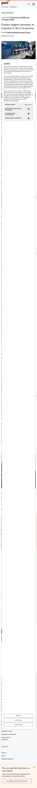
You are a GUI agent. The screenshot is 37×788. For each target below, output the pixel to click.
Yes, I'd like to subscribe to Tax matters (17, 781)
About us (3, 752)
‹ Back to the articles (7, 12)
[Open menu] (33, 4)
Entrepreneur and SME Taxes (20, 17)
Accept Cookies (18, 724)
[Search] (29, 4)
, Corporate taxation (7, 19)
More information (14, 100)
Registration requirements (8, 734)
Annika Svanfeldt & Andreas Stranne (18, 32)
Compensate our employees (6, 738)
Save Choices (18, 720)
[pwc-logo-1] (5, 3)
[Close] (34, 767)
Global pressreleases (7, 759)
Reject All (18, 715)
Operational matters (6, 731)
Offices (3, 756)
